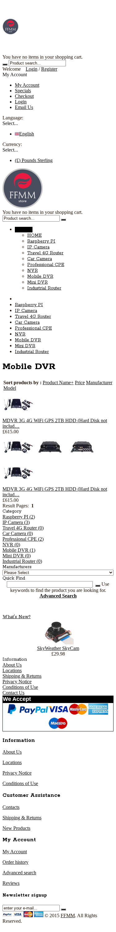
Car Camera (39, 259)
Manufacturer (99, 382)
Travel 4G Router (45, 253)
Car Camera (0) (17, 533)
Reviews (10, 883)
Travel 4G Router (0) (23, 527)
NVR (32, 270)
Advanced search (19, 872)
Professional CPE (45, 265)
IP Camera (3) (16, 522)
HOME (34, 235)
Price (80, 382)
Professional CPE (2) (23, 539)
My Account (27, 85)
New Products (16, 828)
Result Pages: (15, 505)
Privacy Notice (17, 681)
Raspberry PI (41, 241)
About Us (12, 665)
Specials (23, 90)
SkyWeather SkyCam (58, 648)
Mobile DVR (40, 276)
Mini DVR (37, 282)
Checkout (24, 96)
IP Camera (38, 247)
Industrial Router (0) (22, 561)
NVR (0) (11, 544)
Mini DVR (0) (16, 555)
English (26, 133)
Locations (12, 670)
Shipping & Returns (21, 676)
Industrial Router (44, 288)
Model (9, 388)
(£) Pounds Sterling (34, 160)
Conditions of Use (20, 687)
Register (49, 69)
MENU (23, 229)
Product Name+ (58, 382)
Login (31, 69)
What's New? (16, 617)
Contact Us (13, 692)
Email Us (24, 107)
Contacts (10, 807)
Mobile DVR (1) (18, 550)
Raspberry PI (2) (18, 516)
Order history (15, 862)
